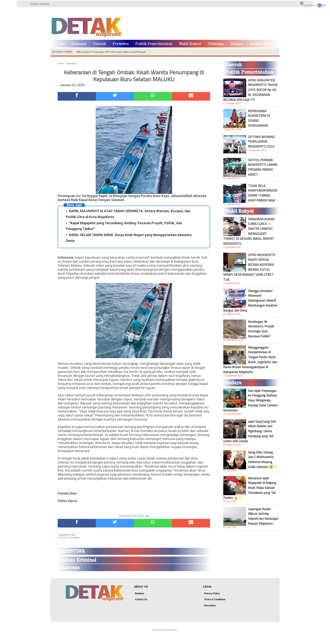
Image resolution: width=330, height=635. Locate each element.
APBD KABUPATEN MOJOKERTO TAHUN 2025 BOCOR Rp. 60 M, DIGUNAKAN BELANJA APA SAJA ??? (250, 90)
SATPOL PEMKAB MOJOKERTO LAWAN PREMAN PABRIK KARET (262, 167)
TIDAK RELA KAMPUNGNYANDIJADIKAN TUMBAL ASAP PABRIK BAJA (262, 193)
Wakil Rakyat (190, 43)
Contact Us (141, 599)
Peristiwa (121, 43)
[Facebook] (77, 96)
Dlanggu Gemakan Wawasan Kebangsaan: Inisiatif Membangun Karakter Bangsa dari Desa (250, 300)
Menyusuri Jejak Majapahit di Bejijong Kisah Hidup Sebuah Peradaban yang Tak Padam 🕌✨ (249, 488)
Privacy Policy (212, 593)
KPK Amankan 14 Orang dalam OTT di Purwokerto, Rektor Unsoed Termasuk (111, 52)
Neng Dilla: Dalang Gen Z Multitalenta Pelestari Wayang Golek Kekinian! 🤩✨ (262, 459)
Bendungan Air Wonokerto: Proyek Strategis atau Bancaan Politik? (261, 329)
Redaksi (139, 593)
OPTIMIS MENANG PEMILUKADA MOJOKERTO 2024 (261, 141)
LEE (157, 630)
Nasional (79, 43)
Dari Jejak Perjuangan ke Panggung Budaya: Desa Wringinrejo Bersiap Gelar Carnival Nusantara (250, 400)
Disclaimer (210, 605)
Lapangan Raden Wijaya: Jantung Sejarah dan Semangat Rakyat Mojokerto (263, 516)
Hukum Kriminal (264, 43)
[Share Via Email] (191, 96)
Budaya (237, 43)
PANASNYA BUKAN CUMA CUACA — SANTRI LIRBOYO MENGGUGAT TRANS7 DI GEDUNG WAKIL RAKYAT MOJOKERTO (249, 231)
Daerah (99, 43)
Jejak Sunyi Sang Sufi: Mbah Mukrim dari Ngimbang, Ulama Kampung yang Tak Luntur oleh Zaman (249, 431)
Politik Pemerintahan (153, 43)
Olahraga (216, 43)
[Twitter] (115, 96)
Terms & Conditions (215, 599)
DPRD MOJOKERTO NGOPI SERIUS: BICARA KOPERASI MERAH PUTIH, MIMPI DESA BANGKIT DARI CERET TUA (249, 267)
